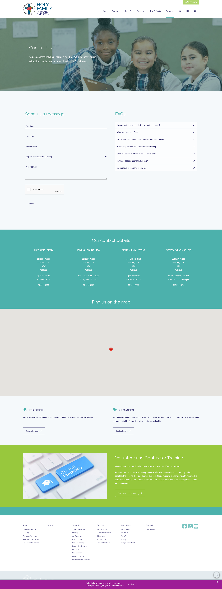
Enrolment (141, 11)
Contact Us (170, 11)
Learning (75, 532)
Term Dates (125, 536)
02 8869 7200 (43, 285)
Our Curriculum (77, 536)
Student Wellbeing (78, 529)
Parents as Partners (78, 556)
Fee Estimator (101, 539)
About (105, 11)
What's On (124, 532)
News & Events (155, 11)
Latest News (125, 529)
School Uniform (77, 553)
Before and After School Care (81, 559)
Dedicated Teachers (29, 536)
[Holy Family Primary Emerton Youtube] (196, 526)
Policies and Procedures (31, 543)
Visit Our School (102, 529)
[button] (111, 350)
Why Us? (115, 11)
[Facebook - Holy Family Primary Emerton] (185, 526)
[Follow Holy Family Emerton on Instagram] (190, 526)
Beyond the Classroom (79, 546)
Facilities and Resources (31, 539)
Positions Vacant (151, 529)
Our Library (75, 549)
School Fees (101, 536)
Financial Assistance (103, 543)
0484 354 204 (178, 285)
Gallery (123, 539)
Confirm (131, 584)
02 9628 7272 (88, 285)
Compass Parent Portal (128, 543)
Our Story (26, 532)
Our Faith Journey (78, 543)
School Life (128, 11)
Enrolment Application (104, 532)
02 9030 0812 (133, 285)
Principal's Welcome (29, 529)
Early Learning (77, 539)
